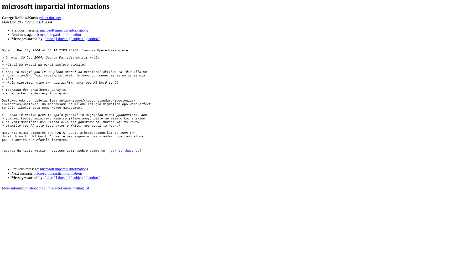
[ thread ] (63, 39)
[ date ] (50, 39)
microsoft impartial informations (64, 30)
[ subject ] (78, 39)
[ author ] (93, 39)
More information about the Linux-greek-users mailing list (45, 188)
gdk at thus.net (50, 18)
